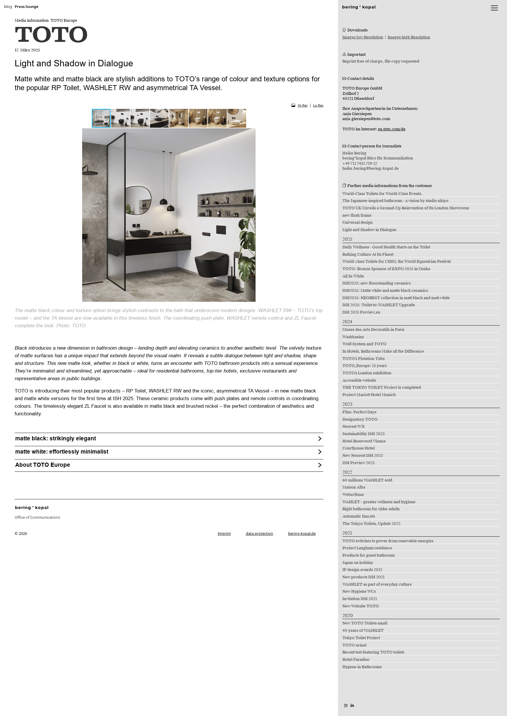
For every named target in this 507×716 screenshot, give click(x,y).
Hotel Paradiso (355, 659)
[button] (121, 118)
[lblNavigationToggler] (494, 8)
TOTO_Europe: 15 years (364, 365)
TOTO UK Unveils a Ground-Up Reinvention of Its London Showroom (405, 208)
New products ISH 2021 (363, 577)
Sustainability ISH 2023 (363, 434)
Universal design (357, 222)
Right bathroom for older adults (371, 509)
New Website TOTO (360, 606)
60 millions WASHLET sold (367, 480)
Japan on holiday (357, 562)
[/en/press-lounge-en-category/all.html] (32, 507)
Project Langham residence (367, 548)
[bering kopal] (358, 6)
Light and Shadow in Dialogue (369, 230)
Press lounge (26, 6)
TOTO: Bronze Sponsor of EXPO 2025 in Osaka (386, 269)
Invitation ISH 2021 (359, 599)
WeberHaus (353, 494)
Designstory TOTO (360, 419)
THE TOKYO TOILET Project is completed (381, 387)
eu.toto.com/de (391, 129)
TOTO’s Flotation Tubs (363, 358)
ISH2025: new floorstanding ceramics (376, 283)
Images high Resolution (409, 37)
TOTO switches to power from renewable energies (387, 541)
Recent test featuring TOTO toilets (373, 652)
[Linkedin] (352, 705)
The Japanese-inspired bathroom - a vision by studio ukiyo (395, 200)
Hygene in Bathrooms (362, 667)
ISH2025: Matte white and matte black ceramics (385, 290)
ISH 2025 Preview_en (361, 312)
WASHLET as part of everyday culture (377, 584)
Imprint (224, 533)
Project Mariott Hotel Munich (369, 394)
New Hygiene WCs (359, 591)
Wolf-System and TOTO (364, 344)
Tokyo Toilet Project (361, 638)
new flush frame (356, 215)
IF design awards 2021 (362, 569)
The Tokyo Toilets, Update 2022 (371, 523)
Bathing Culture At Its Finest (367, 254)
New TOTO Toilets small (364, 623)
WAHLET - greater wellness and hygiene (378, 502)
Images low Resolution (362, 37)
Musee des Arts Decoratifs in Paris (373, 329)
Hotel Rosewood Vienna (364, 441)
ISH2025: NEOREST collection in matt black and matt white (396, 298)
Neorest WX (353, 426)
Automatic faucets (358, 516)
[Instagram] (346, 705)
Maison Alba (353, 487)
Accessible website (359, 380)
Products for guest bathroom (368, 555)
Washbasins (353, 337)
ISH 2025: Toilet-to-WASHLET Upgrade (378, 305)
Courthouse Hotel (358, 448)
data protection (259, 533)
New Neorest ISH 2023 (362, 455)
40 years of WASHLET (363, 630)
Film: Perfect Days (359, 412)
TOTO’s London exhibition (366, 373)
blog (8, 6)
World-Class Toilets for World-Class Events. (382, 193)
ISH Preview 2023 (358, 463)
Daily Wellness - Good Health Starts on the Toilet (386, 247)
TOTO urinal (354, 645)
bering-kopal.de (302, 533)
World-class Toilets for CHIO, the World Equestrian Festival (396, 261)
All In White (353, 276)
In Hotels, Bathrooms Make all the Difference (383, 351)
